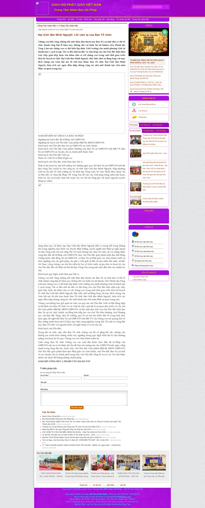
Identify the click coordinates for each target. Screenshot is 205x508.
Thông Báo (134, 125)
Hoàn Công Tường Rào (51, 416)
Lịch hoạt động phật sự (147, 104)
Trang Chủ (61, 19)
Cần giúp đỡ (99, 19)
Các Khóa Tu (145, 125)
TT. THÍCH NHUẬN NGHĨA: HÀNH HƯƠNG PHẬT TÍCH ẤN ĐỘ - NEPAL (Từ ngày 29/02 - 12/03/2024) (81, 445)
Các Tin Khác (161, 131)
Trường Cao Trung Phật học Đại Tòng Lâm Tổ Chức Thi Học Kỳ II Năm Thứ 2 (71, 427)
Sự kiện (71, 19)
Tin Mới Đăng (148, 131)
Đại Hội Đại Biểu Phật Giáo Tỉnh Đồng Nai (58, 419)
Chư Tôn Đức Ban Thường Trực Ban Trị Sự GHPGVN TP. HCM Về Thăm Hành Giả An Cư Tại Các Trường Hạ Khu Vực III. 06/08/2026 (147, 69)
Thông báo (142, 117)
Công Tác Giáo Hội (140, 19)
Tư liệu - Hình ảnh (84, 19)
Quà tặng (110, 19)
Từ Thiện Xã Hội (123, 19)
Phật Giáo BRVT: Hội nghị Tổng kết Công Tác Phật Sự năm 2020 (66, 429)
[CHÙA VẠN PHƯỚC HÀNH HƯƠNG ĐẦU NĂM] (135, 200)
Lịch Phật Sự (157, 125)
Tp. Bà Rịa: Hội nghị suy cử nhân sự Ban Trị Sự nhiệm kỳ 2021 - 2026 (68, 435)
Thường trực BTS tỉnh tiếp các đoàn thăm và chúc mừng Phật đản (154, 187)
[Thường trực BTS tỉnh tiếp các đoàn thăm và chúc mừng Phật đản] (135, 186)
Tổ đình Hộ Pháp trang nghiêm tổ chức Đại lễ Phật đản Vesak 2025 (76, 476)
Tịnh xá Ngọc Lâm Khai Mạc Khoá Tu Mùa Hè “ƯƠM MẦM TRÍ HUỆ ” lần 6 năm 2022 (75, 440)
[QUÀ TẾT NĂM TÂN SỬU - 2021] (135, 153)
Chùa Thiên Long (139, 280)
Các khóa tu (142, 111)
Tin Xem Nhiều (135, 131)
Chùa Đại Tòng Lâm (140, 277)
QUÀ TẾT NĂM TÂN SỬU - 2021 (155, 153)
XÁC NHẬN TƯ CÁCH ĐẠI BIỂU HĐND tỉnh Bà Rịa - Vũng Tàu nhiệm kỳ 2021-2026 (74, 432)
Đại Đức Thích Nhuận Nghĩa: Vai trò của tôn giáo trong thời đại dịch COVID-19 (71, 437)
